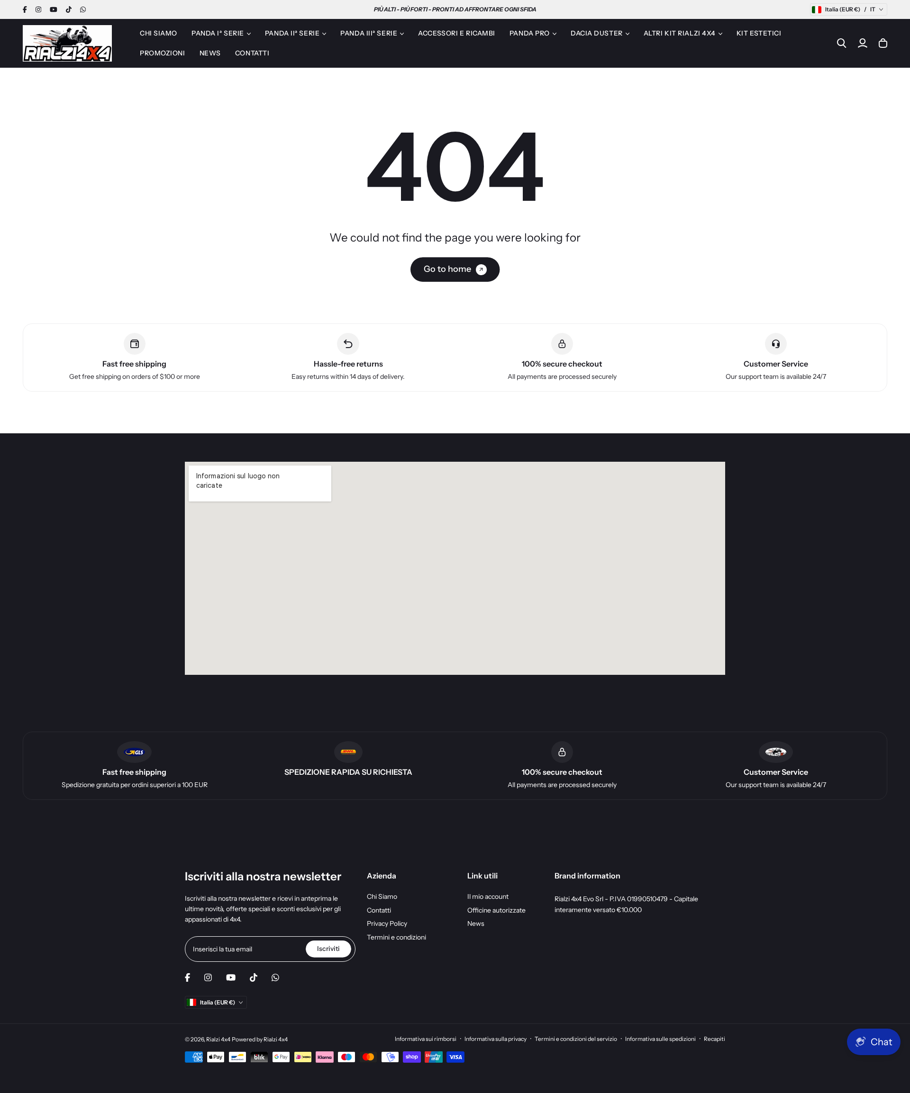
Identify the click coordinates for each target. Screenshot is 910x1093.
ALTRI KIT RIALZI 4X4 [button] (680, 33)
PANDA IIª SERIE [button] (292, 33)
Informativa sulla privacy (495, 1038)
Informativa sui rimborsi (425, 1038)
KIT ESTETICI (759, 33)
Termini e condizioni (396, 937)
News (475, 923)
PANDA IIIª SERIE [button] (368, 33)
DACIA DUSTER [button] (597, 33)
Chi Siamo (382, 896)
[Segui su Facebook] (25, 9)
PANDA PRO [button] (530, 33)
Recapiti (714, 1038)
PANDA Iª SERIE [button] (217, 33)
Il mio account (488, 896)
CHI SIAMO (158, 33)
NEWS (210, 53)
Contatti (379, 910)
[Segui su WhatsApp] (83, 9)
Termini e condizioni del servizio (576, 1038)
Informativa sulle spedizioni (660, 1038)
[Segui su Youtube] (53, 9)
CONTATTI (252, 53)
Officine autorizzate (496, 910)
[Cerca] (841, 43)
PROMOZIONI (162, 53)
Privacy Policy (387, 923)
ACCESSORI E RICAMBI (456, 33)
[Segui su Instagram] (38, 9)
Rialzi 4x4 (218, 1039)
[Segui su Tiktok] (69, 9)
